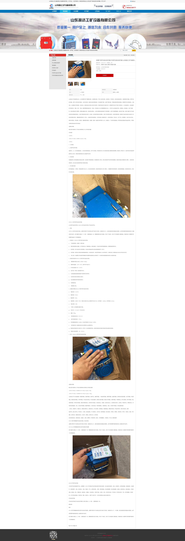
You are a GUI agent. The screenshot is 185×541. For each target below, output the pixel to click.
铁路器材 (54, 65)
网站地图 (110, 537)
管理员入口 (106, 537)
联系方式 (129, 11)
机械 (102, 64)
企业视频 (76, 11)
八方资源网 (98, 537)
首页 (129, 55)
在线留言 (105, 75)
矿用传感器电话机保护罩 (57, 75)
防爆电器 (54, 60)
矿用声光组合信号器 (56, 72)
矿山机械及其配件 (56, 62)
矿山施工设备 (106, 64)
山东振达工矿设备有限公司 (107, 535)
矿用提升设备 (113, 64)
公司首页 (54, 11)
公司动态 (97, 11)
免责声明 (102, 537)
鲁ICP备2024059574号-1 (97, 535)
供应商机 (65, 11)
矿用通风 (54, 70)
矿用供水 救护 (55, 67)
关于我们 (86, 11)
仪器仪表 (54, 57)
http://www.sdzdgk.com (73, 525)
